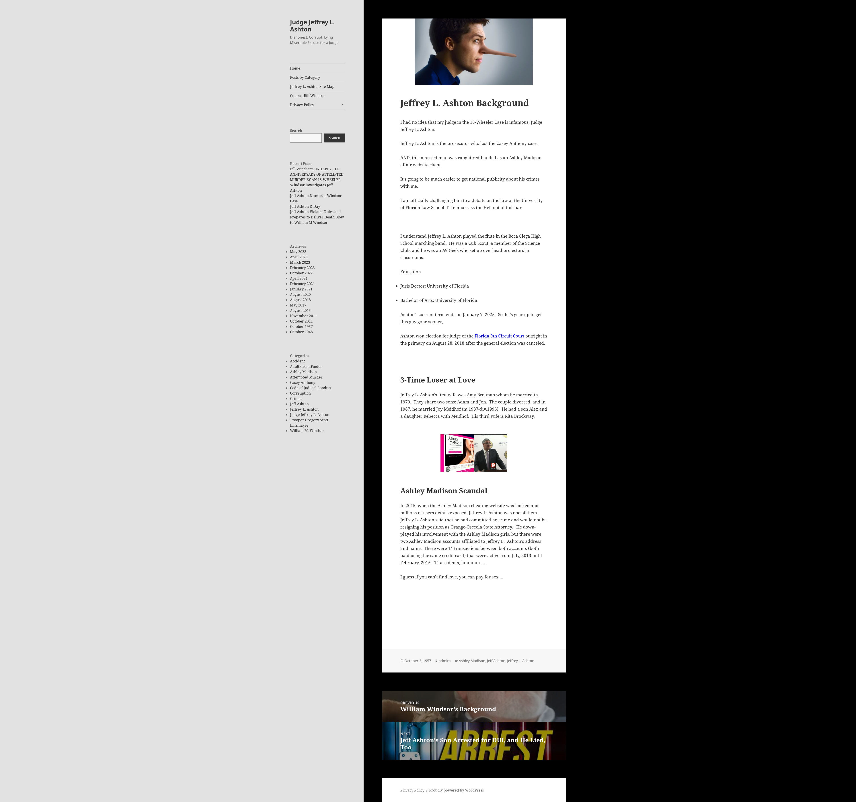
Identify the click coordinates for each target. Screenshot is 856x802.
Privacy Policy (302, 104)
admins (445, 660)
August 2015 (300, 310)
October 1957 (301, 326)
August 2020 (300, 294)
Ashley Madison (303, 371)
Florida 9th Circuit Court (499, 336)
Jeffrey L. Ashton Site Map (312, 86)
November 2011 (303, 315)
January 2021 (301, 289)
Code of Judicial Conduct (310, 387)
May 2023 (298, 251)
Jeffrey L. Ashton (304, 409)
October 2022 (301, 273)
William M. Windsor (307, 430)
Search (296, 130)
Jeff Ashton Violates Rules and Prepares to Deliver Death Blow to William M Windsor (317, 217)
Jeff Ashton (299, 403)
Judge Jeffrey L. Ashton (312, 25)
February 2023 (302, 267)
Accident (297, 361)
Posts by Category (305, 77)
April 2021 (299, 278)
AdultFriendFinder (306, 366)
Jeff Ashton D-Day (305, 206)
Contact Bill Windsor (307, 95)
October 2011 (301, 321)
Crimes (296, 398)
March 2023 (300, 262)
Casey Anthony (302, 382)
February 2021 (302, 283)
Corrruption (300, 393)
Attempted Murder (306, 377)
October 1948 (301, 331)
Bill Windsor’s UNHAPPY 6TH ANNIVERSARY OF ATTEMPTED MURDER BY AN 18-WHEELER (317, 174)
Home (295, 68)
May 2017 (298, 305)
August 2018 (300, 299)
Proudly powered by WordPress (456, 790)
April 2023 (299, 257)
